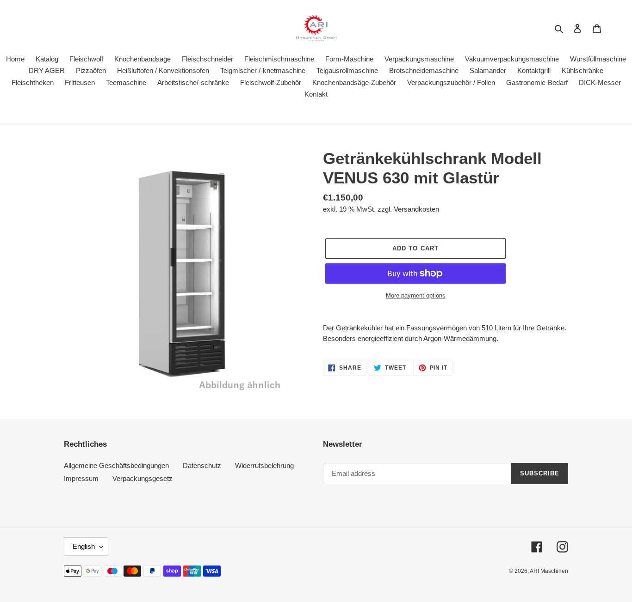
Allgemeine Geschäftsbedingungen (116, 465)
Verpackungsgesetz (142, 478)
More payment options (416, 295)
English (84, 546)
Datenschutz (202, 465)
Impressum (81, 478)
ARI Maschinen (549, 571)
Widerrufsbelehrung (264, 465)
